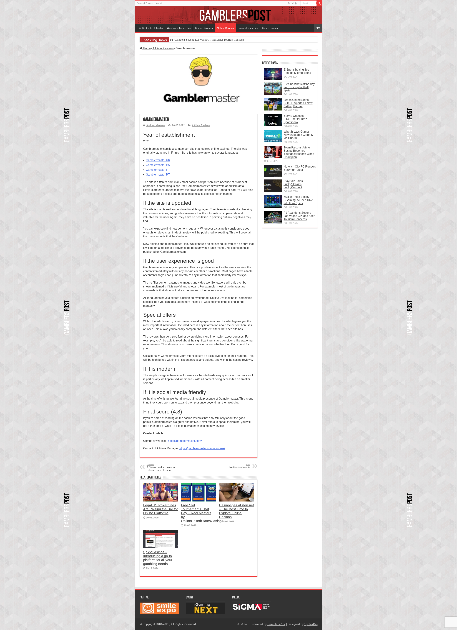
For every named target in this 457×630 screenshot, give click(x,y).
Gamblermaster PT (158, 174)
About (159, 3)
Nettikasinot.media (239, 466)
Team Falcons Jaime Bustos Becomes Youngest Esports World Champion (299, 152)
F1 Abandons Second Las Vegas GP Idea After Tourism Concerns (299, 216)
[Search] (319, 3)
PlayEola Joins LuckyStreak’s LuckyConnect (293, 184)
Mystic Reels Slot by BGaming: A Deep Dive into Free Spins (298, 200)
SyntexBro (311, 624)
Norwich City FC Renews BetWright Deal (300, 168)
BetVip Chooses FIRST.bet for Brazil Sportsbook (296, 119)
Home (146, 48)
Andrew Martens (155, 125)
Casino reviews (270, 28)
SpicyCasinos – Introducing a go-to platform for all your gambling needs (157, 558)
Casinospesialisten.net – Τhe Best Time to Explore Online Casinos (236, 511)
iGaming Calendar (204, 28)
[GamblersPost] (228, 15)
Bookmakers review (248, 28)
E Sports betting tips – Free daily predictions (297, 71)
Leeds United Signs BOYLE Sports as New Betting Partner (298, 103)
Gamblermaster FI (157, 169)
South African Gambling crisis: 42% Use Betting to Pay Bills (204, 39)
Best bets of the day (152, 28)
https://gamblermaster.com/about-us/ (202, 448)
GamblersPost (276, 624)
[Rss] (289, 3)
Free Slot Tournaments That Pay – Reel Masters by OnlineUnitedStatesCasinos (202, 513)
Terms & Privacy (145, 3)
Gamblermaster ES (158, 164)
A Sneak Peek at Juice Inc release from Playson (161, 467)
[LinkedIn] (296, 3)
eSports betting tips (180, 28)
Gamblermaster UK (158, 160)
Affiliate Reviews (225, 28)
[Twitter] (292, 3)
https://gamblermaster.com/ (185, 440)
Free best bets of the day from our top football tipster (299, 87)
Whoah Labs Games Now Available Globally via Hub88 (298, 135)
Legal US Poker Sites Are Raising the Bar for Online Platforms (160, 509)
